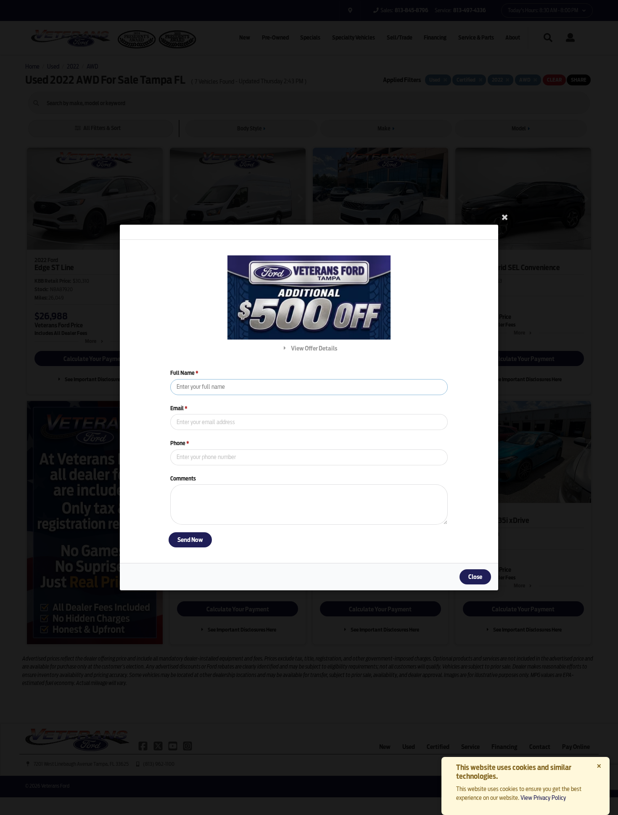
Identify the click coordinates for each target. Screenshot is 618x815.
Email (179, 408)
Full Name (184, 373)
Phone (179, 443)
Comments (183, 478)
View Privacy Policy (543, 797)
